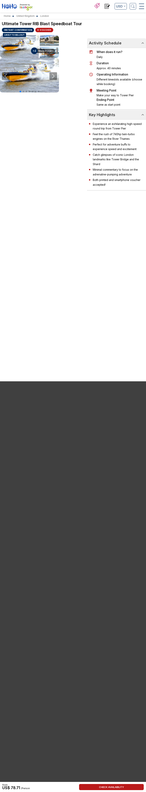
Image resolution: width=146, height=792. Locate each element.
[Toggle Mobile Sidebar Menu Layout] (141, 6)
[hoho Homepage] (9, 6)
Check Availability (111, 787)
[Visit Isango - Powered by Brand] (26, 8)
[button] (20, 91)
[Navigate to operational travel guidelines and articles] (107, 7)
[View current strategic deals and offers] (97, 6)
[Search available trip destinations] (133, 6)
